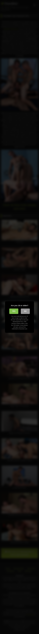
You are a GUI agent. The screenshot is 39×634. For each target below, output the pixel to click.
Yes (13, 311)
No (25, 311)
